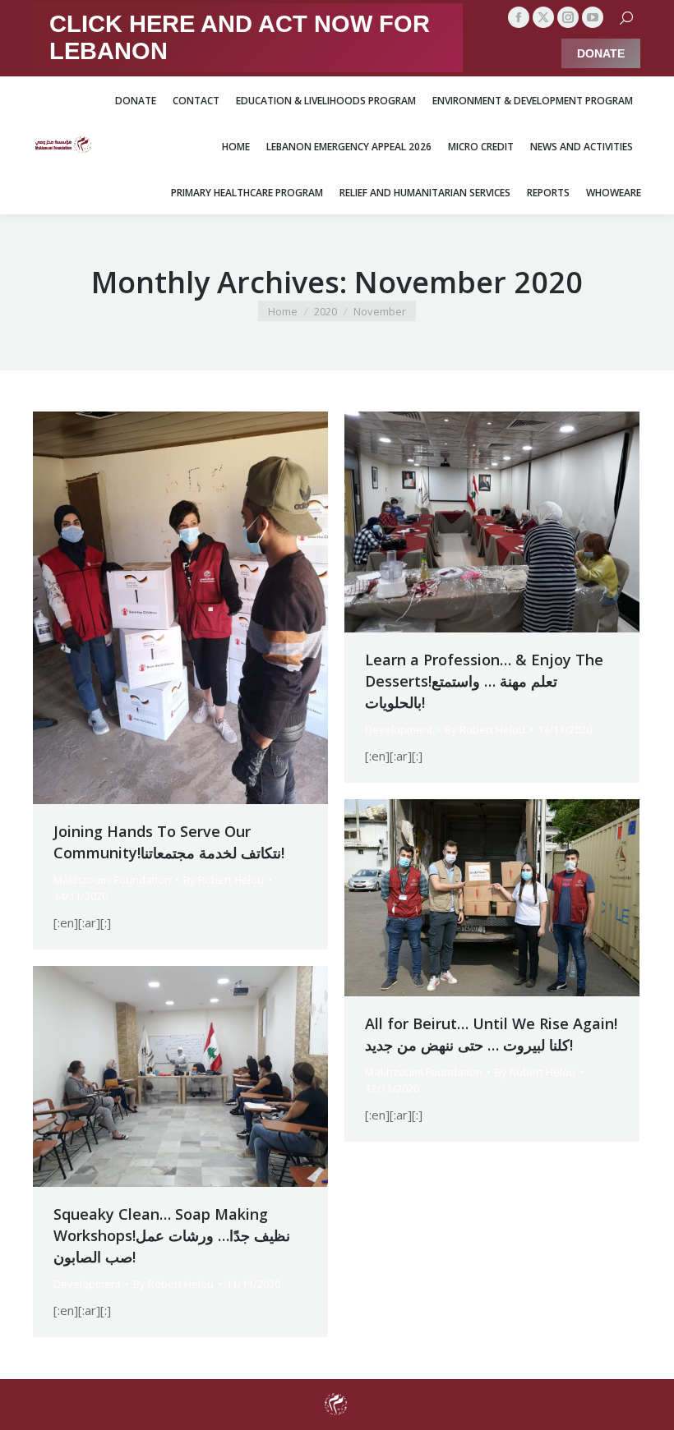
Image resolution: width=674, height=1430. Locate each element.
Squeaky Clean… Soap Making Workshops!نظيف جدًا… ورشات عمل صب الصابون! (171, 1235)
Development (398, 729)
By (223, 879)
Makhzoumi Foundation (112, 879)
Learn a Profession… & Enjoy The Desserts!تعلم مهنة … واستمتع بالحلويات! (484, 681)
